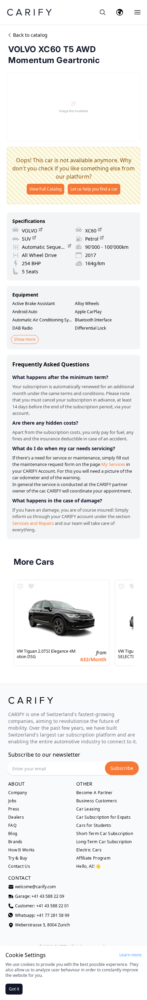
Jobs (12, 801)
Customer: (42, 906)
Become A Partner (94, 793)
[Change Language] (119, 12)
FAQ (12, 825)
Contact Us (19, 866)
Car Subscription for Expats (103, 817)
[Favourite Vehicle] (31, 586)
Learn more (130, 955)
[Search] (102, 12)
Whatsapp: (42, 915)
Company (17, 793)
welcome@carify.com (35, 887)
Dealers (16, 817)
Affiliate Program (93, 858)
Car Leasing (88, 809)
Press (13, 809)
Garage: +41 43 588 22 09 (39, 896)
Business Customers (96, 801)
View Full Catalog (45, 189)
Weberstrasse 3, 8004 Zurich (42, 925)
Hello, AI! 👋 (88, 866)
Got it (14, 989)
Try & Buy (17, 858)
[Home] (29, 12)
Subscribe (121, 768)
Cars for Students (93, 825)
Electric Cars (89, 850)
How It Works (21, 850)
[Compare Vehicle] (20, 586)
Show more (25, 339)
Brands (15, 842)
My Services (113, 464)
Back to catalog (30, 35)
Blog (12, 833)
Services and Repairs (33, 523)
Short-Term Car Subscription (104, 833)
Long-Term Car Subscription (104, 842)
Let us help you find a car (94, 189)
